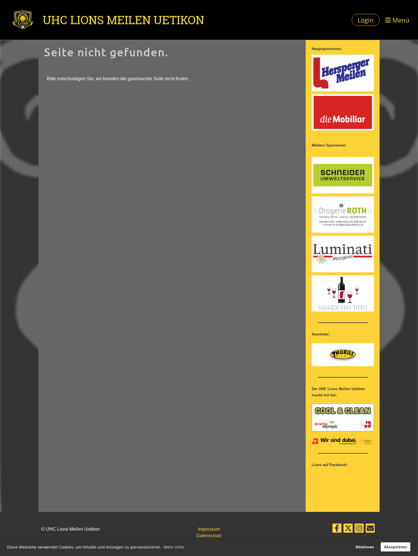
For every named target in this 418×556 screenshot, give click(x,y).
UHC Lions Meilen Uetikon (123, 19)
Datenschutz (209, 535)
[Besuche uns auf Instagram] (359, 529)
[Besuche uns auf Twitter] (348, 529)
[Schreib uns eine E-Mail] (370, 529)
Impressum (209, 529)
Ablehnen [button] (364, 547)
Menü (400, 20)
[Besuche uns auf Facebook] (337, 529)
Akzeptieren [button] (395, 547)
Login (366, 20)
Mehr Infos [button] (174, 547)
